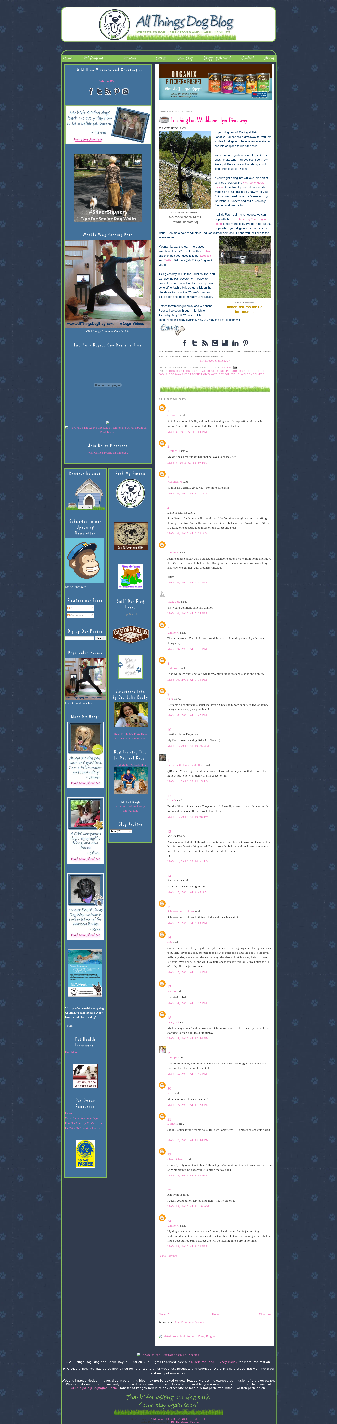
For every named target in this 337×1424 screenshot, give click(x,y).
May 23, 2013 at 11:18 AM (188, 1206)
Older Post (265, 1314)
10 (169, 729)
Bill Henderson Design (185, 1422)
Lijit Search (130, 614)
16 (169, 937)
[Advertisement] (188, 1284)
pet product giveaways (200, 374)
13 (169, 831)
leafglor (172, 991)
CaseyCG (173, 1022)
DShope (172, 1057)
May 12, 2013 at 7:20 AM (187, 892)
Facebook (204, 255)
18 (169, 1017)
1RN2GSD (173, 601)
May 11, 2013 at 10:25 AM (188, 745)
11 (169, 760)
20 (169, 1088)
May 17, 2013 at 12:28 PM (188, 1104)
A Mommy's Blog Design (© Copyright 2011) (178, 1418)
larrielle (171, 800)
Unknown (173, 552)
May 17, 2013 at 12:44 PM (188, 1140)
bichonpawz (174, 481)
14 (169, 876)
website (207, 251)
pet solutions (229, 374)
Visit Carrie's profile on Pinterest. (108, 452)
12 (169, 796)
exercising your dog (230, 371)
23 (169, 1190)
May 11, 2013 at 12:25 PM (188, 781)
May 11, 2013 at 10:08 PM (188, 816)
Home (215, 1314)
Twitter (168, 260)
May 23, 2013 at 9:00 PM (187, 1246)
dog (172, 371)
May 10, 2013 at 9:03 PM (187, 679)
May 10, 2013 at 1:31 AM (187, 493)
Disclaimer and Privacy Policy (214, 1362)
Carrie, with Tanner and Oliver (185, 765)
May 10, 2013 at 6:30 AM (187, 533)
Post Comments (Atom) (189, 1322)
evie (169, 942)
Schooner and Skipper (180, 911)
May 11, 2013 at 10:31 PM (188, 861)
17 (169, 986)
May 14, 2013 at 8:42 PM (187, 1003)
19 (169, 1053)
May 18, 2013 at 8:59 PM (187, 1175)
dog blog (183, 371)
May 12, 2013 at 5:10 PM (187, 923)
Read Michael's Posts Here (130, 765)
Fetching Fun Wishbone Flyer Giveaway (209, 120)
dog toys (198, 371)
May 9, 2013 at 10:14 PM (187, 431)
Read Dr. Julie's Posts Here (130, 734)
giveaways (176, 374)
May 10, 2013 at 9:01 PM (187, 648)
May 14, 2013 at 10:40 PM (188, 1038)
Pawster (69, 1113)
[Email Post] (234, 367)
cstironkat (173, 415)
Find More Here (74, 1052)
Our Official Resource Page (81, 1118)
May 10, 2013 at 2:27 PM (187, 582)
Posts (73, 608)
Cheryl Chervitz (177, 1159)
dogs (210, 371)
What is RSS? (108, 81)
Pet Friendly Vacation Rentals (83, 1128)
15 (169, 907)
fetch (251, 371)
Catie (170, 698)
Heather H (173, 450)
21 (169, 1119)
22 (169, 1155)
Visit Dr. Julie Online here (130, 738)
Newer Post (165, 1314)
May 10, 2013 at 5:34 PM (187, 613)
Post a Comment (168, 1255)
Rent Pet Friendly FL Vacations (83, 1123)
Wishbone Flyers (252, 374)
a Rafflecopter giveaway (215, 360)
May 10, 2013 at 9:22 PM (187, 715)
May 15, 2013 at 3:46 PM (187, 1073)
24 (169, 1221)
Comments (76, 615)
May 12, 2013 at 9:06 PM (187, 972)
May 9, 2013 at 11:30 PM (187, 462)
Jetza (170, 1092)
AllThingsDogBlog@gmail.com (94, 1388)
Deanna (172, 1123)
